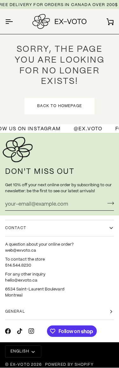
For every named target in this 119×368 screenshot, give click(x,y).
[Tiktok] (19, 331)
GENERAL (15, 311)
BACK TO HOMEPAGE (59, 106)
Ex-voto (20, 364)
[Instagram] (31, 331)
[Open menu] (14, 21)
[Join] (108, 203)
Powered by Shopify (69, 364)
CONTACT (16, 228)
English (20, 351)
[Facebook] (8, 331)
